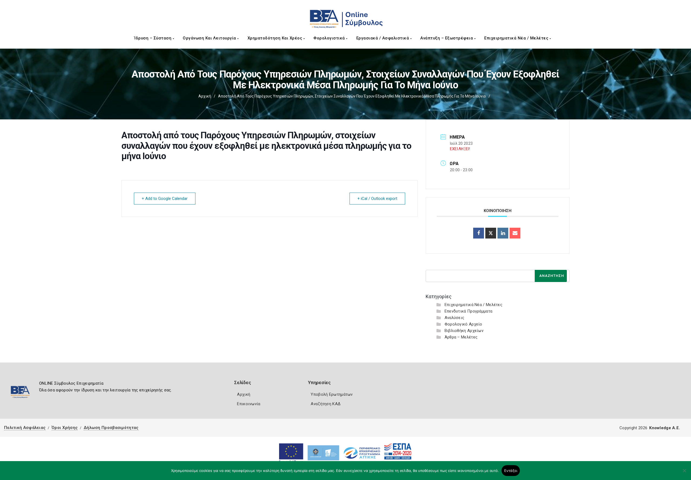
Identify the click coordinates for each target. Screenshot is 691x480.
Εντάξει (510, 470)
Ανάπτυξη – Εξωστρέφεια (447, 38)
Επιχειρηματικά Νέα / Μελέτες (517, 38)
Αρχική (204, 96)
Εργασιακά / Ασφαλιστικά (383, 38)
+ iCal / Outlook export (377, 198)
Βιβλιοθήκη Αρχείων (464, 330)
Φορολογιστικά (329, 38)
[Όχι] (684, 473)
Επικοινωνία (248, 403)
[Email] (515, 233)
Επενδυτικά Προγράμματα (469, 311)
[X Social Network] (490, 233)
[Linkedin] (502, 233)
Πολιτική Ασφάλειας (25, 427)
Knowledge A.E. (664, 427)
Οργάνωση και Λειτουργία (210, 38)
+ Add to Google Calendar (165, 198)
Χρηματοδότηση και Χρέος (275, 38)
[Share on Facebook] (478, 233)
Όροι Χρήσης (65, 427)
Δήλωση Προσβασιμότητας (111, 427)
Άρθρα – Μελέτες (461, 337)
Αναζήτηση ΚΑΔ (325, 403)
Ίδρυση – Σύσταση (153, 38)
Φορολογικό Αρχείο (463, 324)
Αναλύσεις (455, 317)
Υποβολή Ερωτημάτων (332, 394)
